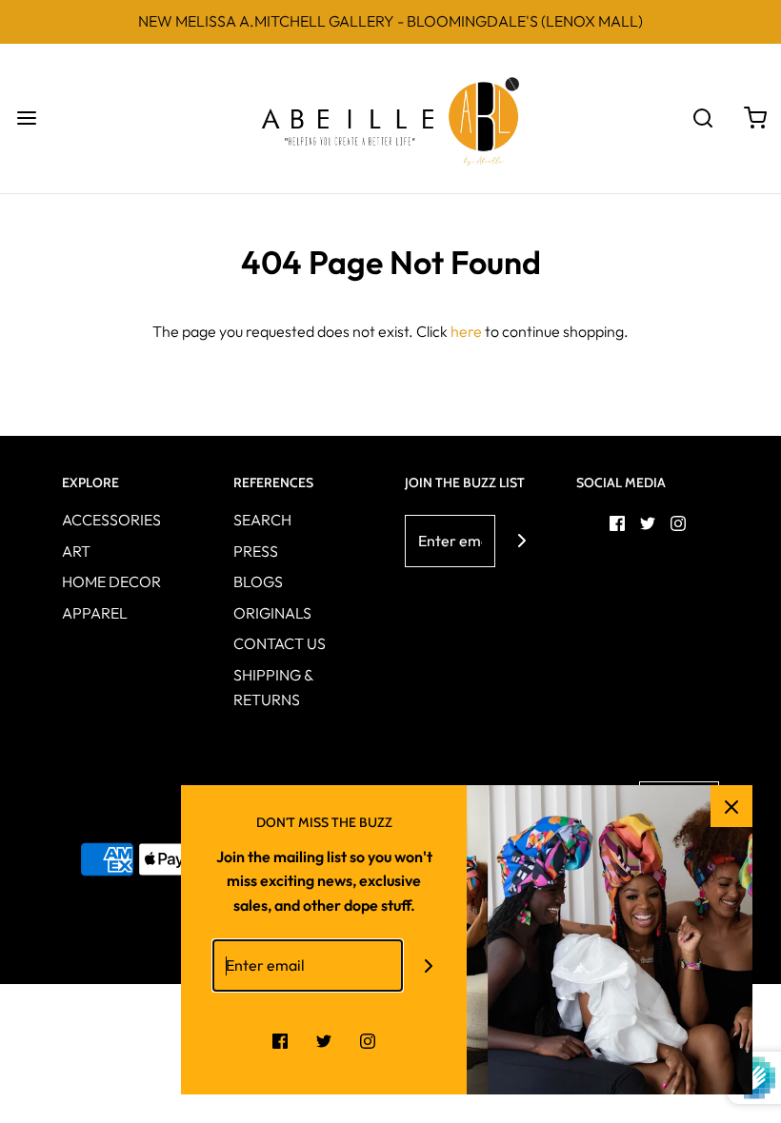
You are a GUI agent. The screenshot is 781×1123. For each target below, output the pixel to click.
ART (76, 551)
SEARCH (262, 519)
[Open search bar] (702, 118)
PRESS (255, 551)
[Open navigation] (26, 118)
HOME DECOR (111, 581)
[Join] (521, 541)
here (466, 331)
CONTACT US (279, 643)
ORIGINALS (272, 612)
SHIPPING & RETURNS (272, 687)
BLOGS (258, 581)
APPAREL (95, 612)
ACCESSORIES (111, 519)
